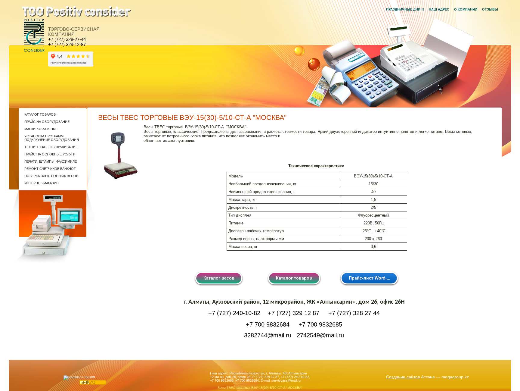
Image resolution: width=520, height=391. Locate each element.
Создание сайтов (403, 376)
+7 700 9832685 (222, 380)
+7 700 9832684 (247, 380)
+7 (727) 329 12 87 (265, 377)
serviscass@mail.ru (286, 380)
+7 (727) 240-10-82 (295, 377)
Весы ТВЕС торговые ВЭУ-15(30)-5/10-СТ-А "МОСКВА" (260, 387)
